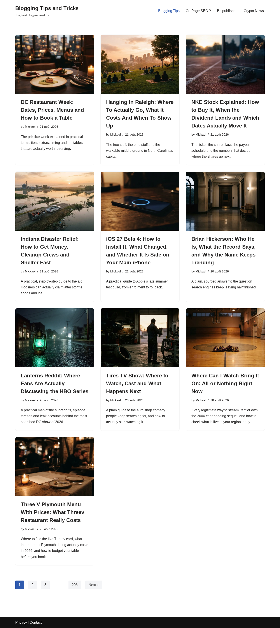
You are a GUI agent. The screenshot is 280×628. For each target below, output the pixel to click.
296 (75, 585)
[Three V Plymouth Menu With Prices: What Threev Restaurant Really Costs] (54, 466)
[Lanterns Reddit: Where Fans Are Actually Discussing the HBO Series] (54, 337)
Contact (36, 622)
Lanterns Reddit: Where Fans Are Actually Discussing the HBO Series (54, 383)
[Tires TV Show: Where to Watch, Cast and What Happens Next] (140, 337)
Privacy (21, 622)
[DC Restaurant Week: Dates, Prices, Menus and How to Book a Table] (54, 64)
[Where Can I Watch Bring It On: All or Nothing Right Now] (225, 337)
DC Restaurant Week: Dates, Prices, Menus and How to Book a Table (52, 110)
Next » (94, 585)
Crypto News (254, 11)
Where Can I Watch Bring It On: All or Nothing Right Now (225, 383)
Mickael (30, 126)
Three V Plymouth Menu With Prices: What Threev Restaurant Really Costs (52, 512)
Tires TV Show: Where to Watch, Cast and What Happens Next (137, 383)
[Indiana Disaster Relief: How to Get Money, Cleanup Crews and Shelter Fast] (54, 201)
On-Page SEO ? (198, 11)
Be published (227, 11)
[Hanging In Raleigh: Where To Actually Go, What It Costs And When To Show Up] (140, 64)
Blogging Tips (169, 11)
